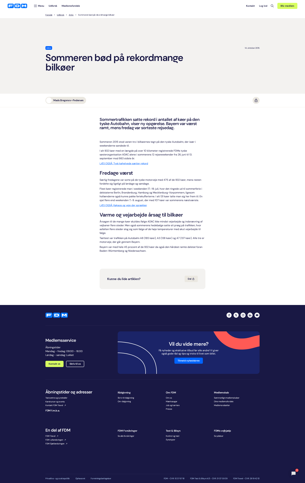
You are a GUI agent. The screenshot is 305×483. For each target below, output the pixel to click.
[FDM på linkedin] (250, 315)
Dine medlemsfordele (223, 401)
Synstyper (170, 439)
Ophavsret (80, 478)
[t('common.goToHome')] (56, 315)
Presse (169, 409)
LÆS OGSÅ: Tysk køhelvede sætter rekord (124, 163)
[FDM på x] (236, 315)
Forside (48, 15)
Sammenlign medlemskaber (226, 397)
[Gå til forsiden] (17, 6)
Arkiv (71, 15)
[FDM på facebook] (229, 315)
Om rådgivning (124, 401)
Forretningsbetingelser (101, 478)
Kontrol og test (172, 436)
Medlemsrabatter (222, 405)
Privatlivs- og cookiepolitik (57, 478)
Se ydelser (218, 436)
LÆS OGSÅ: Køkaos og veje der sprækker (123, 205)
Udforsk (60, 15)
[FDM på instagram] (243, 315)
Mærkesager (171, 401)
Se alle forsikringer (126, 436)
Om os (169, 397)
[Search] (272, 5)
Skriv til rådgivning (126, 397)
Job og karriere (173, 405)
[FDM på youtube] (257, 315)
